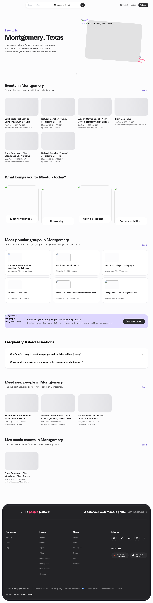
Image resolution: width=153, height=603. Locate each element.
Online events (44, 558)
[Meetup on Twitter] (121, 538)
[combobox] (66, 5)
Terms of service (41, 589)
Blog (75, 542)
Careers (76, 553)
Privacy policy (56, 589)
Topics (42, 548)
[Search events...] (82, 5)
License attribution (108, 589)
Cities (41, 553)
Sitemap (42, 574)
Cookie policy (92, 589)
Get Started (136, 512)
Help (7, 548)
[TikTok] (144, 538)
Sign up (9, 537)
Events (42, 542)
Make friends (44, 569)
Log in (8, 542)
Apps (75, 558)
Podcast (76, 563)
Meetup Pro (77, 548)
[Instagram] (137, 538)
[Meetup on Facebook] (114, 538)
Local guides (44, 563)
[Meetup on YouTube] (129, 538)
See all (145, 91)
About (75, 537)
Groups (42, 537)
